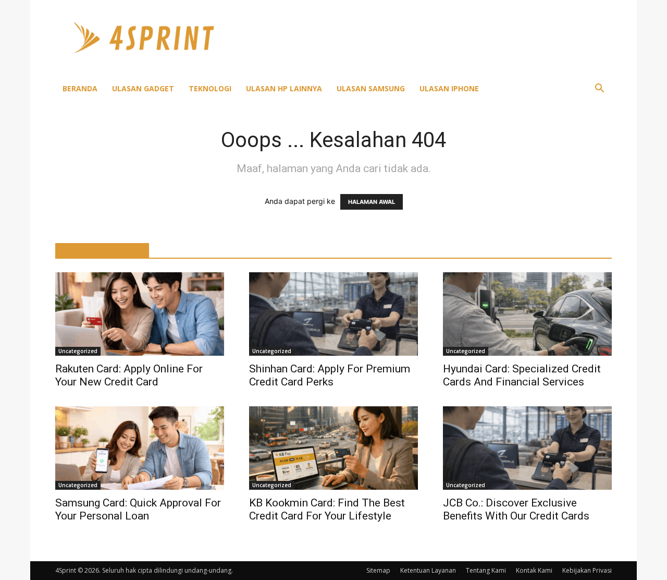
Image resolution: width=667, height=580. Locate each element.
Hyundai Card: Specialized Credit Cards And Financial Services (522, 375)
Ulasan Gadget (143, 88)
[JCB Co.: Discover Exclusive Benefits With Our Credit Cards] (527, 448)
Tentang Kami (486, 570)
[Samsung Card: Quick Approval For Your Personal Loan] (139, 448)
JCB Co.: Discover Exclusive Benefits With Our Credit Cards (516, 509)
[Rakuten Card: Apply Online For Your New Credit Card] (139, 314)
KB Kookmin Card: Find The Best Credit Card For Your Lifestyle (327, 509)
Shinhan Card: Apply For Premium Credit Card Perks (329, 375)
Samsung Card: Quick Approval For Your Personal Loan (138, 509)
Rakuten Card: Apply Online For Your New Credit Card (129, 375)
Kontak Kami (534, 570)
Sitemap (378, 570)
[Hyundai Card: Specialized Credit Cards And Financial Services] (527, 314)
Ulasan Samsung (371, 88)
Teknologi (210, 88)
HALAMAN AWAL (371, 202)
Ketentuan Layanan (428, 570)
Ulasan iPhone (449, 88)
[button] (599, 89)
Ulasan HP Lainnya (284, 88)
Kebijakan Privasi (587, 570)
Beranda (80, 88)
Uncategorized (77, 351)
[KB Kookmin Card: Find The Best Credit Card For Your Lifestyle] (333, 448)
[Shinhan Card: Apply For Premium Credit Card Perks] (333, 314)
